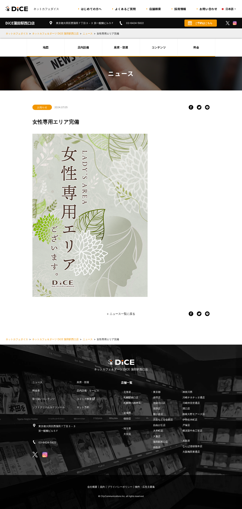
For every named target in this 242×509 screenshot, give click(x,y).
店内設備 (83, 47)
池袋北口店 (159, 402)
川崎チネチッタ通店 (193, 397)
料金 (196, 47)
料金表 (36, 390)
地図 (46, 47)
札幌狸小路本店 (132, 402)
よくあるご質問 (125, 9)
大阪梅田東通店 (191, 451)
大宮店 (127, 433)
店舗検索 (155, 9)
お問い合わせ (208, 9)
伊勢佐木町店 (189, 419)
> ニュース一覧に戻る (121, 314)
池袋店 (157, 408)
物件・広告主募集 (145, 486)
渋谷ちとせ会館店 (163, 419)
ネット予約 (83, 407)
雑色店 (157, 447)
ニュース (88, 33)
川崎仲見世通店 (191, 402)
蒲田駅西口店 (160, 441)
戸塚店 (186, 425)
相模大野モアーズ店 (193, 414)
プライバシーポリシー (120, 486)
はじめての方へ (91, 9)
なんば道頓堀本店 (192, 446)
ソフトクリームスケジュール (48, 407)
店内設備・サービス (88, 390)
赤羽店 (157, 397)
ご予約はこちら (203, 22)
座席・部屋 (121, 47)
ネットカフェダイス (17, 33)
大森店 (157, 436)
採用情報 (180, 9)
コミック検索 (84, 398)
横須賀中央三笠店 (192, 430)
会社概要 (92, 486)
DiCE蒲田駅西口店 (20, 23)
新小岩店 (158, 414)
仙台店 (127, 418)
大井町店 (158, 430)
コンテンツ (159, 47)
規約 (102, 486)
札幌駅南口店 (130, 397)
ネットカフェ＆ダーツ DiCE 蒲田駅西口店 (55, 33)
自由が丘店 (159, 425)
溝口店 (186, 408)
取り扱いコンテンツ (43, 398)
